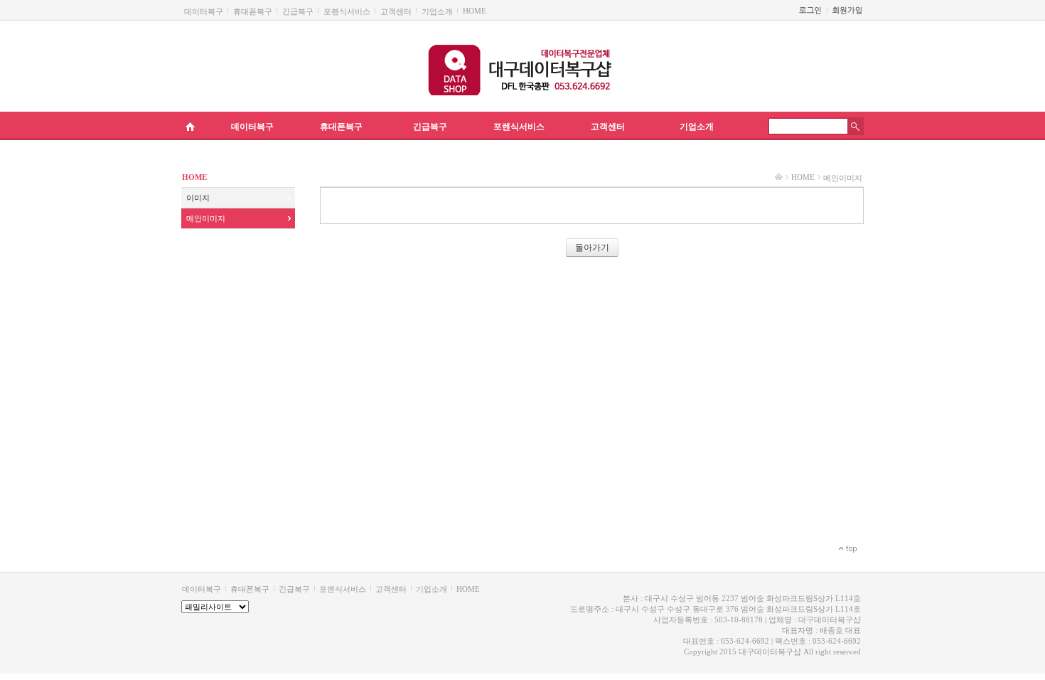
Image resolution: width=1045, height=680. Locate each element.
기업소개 (437, 11)
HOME (474, 10)
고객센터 (396, 11)
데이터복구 (203, 11)
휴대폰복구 (252, 11)
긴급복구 (298, 11)
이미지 (198, 197)
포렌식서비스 (346, 11)
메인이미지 (205, 218)
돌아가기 (592, 248)
